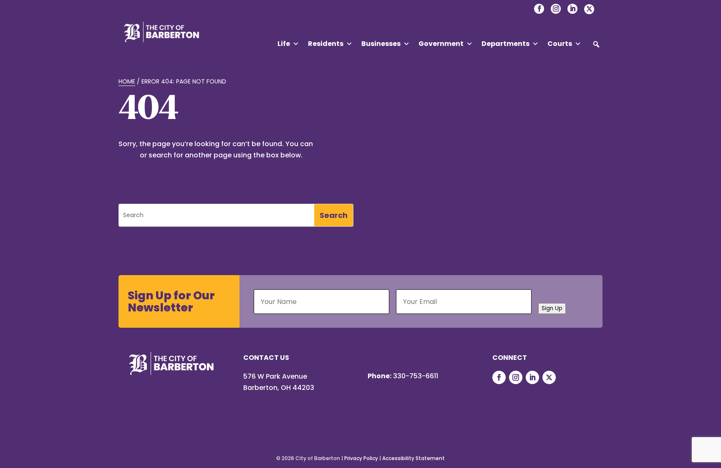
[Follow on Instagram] (515, 377)
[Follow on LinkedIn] (532, 377)
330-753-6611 (415, 376)
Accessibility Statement (413, 458)
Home (126, 81)
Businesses (381, 43)
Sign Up (552, 308)
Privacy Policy (361, 458)
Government (441, 43)
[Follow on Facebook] (499, 377)
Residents (325, 43)
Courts (559, 43)
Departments (505, 43)
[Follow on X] (549, 377)
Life (283, 43)
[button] (596, 44)
